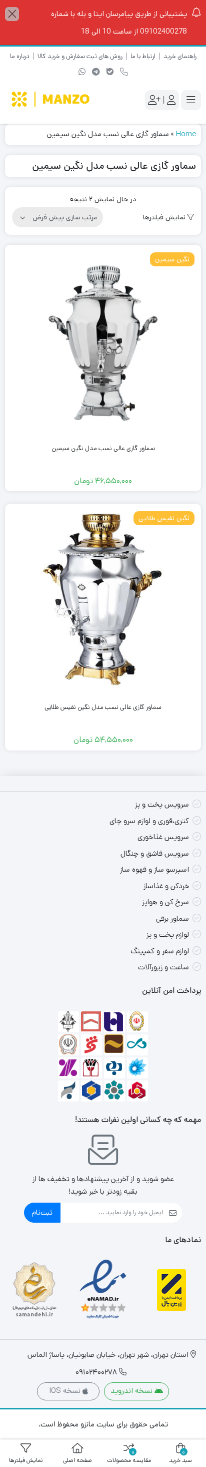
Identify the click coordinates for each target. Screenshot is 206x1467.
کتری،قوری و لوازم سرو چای (149, 821)
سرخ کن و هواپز (165, 902)
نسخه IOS (65, 1390)
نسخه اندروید (132, 1390)
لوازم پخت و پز (167, 934)
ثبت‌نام (42, 1212)
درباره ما (20, 56)
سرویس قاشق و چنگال (154, 853)
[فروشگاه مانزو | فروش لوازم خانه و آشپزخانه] (51, 100)
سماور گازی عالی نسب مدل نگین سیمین (103, 448)
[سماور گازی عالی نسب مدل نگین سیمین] (103, 343)
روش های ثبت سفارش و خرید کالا (80, 56)
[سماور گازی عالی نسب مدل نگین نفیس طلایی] (103, 602)
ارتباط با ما (143, 56)
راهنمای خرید (180, 56)
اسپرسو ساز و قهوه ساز (154, 869)
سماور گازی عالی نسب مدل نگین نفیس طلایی (103, 707)
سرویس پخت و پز (162, 804)
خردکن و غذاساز (166, 886)
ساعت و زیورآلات (163, 967)
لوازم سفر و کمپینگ (159, 951)
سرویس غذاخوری (163, 837)
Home (186, 134)
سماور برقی (172, 918)
